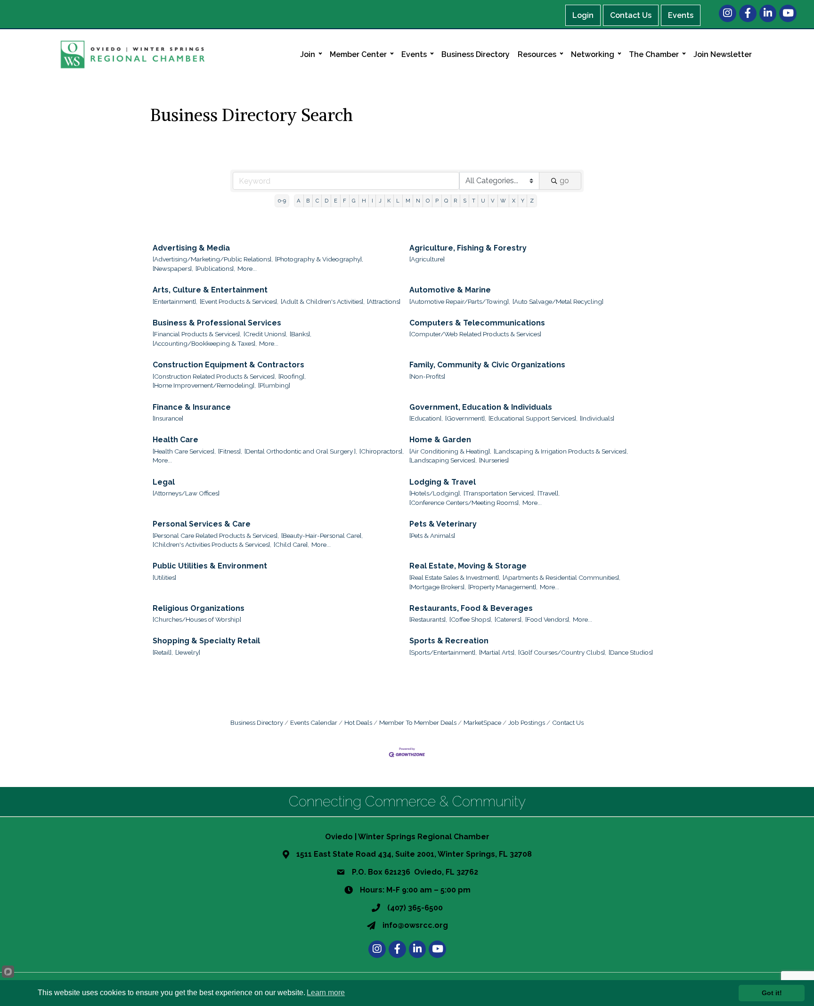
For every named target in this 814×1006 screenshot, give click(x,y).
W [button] (503, 200)
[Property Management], (502, 587)
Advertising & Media (191, 247)
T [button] (473, 200)
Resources (537, 54)
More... (247, 268)
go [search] (564, 180)
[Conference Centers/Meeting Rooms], (464, 502)
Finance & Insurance (192, 407)
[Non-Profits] (427, 376)
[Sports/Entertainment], (443, 652)
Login (583, 15)
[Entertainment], (175, 301)
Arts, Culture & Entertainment (210, 289)
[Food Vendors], (547, 619)
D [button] (326, 200)
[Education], (426, 418)
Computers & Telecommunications (477, 322)
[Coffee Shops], (470, 619)
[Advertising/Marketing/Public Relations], (213, 259)
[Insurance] (168, 418)
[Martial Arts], (497, 652)
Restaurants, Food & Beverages (471, 608)
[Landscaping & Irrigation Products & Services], (561, 451)
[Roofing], (292, 376)
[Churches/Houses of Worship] (197, 619)
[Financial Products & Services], (197, 334)
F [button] (344, 200)
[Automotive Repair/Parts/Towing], (459, 301)
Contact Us (630, 15)
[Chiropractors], (381, 451)
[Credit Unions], (265, 334)
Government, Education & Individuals (480, 407)
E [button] (335, 200)
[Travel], (548, 493)
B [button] (307, 200)
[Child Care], (291, 544)
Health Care (175, 439)
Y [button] (522, 200)
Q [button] (446, 200)
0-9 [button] (282, 200)
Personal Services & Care (202, 523)
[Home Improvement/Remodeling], (204, 385)
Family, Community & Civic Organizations (487, 364)
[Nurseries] (494, 460)
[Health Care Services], (184, 451)
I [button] (372, 200)
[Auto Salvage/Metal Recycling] (558, 301)
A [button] (299, 200)
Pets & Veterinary (443, 523)
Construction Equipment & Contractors (228, 364)
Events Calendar (313, 722)
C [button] (317, 200)
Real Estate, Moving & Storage (468, 565)
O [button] (428, 200)
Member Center (358, 54)
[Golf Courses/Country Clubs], (562, 652)
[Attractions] (383, 301)
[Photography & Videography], (319, 259)
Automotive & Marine (450, 289)
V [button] (493, 200)
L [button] (397, 200)
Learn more (326, 993)
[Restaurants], (428, 619)
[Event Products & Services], (239, 301)
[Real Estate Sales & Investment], (454, 577)
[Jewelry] (187, 652)
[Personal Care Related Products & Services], (216, 535)
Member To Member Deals (417, 722)
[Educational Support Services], (533, 418)
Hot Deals (358, 722)
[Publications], (215, 268)
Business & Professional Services (217, 322)
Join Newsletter (722, 54)
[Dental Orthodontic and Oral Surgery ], (300, 451)
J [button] (380, 200)
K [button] (389, 200)
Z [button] (532, 200)
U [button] (483, 200)
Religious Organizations (198, 608)
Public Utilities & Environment (210, 565)
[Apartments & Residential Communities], (561, 577)
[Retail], (163, 652)
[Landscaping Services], (443, 460)
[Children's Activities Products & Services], (212, 544)
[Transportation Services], (499, 493)
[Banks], (300, 334)
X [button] (513, 200)
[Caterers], (509, 619)
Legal (164, 482)
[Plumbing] (274, 385)
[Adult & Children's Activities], (323, 301)
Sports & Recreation (448, 640)
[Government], (465, 418)
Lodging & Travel (442, 482)
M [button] (408, 200)
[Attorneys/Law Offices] (186, 493)
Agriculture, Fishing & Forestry (468, 247)
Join (307, 54)
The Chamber (654, 54)
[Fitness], (230, 451)
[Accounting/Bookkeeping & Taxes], (205, 343)
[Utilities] (164, 577)
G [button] (354, 200)
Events (680, 15)
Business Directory (475, 54)
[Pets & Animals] (432, 535)
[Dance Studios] (631, 652)
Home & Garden (440, 439)
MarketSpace (482, 722)
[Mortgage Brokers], (437, 587)
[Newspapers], (173, 268)
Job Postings (526, 722)
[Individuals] (597, 418)
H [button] (364, 200)
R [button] (455, 200)
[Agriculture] (427, 259)
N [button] (418, 200)
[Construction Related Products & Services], (214, 376)
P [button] (437, 200)
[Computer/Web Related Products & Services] (475, 334)
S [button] (464, 200)
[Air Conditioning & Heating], (450, 451)
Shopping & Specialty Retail (206, 640)
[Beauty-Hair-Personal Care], (322, 535)
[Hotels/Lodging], (435, 493)
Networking (592, 54)
